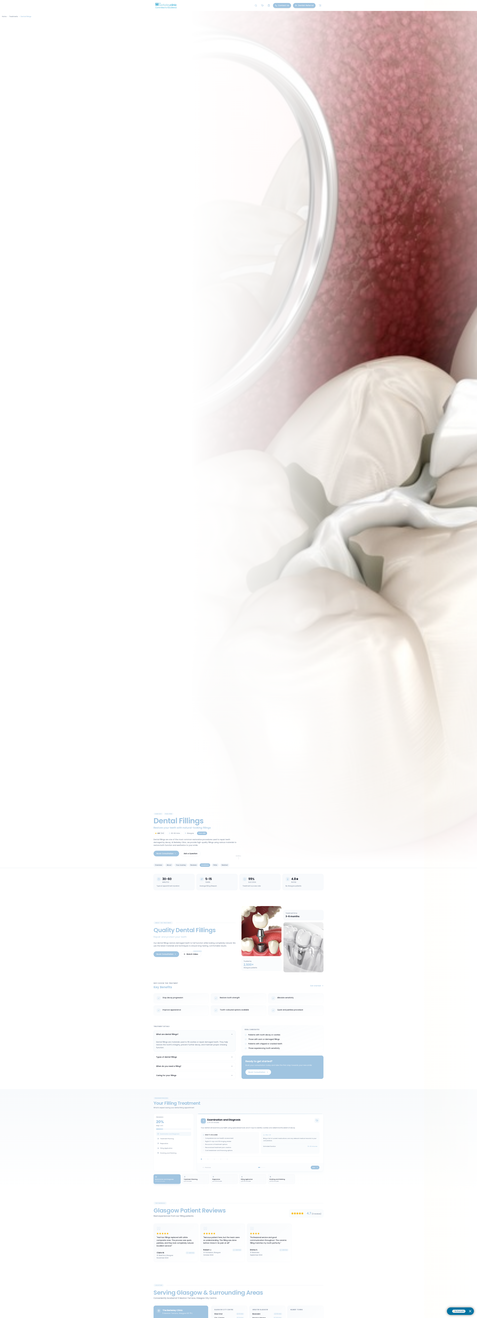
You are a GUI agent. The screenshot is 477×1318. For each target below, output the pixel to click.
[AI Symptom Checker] (262, 5)
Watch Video (192, 954)
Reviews (193, 865)
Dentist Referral (306, 5)
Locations (205, 865)
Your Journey (181, 865)
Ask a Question (190, 853)
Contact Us (283, 5)
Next (313, 1167)
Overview (158, 865)
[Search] (256, 5)
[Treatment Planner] (269, 5)
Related (225, 865)
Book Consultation (165, 853)
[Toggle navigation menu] (320, 5)
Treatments (13, 16)
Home (4, 16)
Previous (208, 1167)
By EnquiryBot (459, 1311)
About (169, 865)
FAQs (215, 865)
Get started (315, 985)
